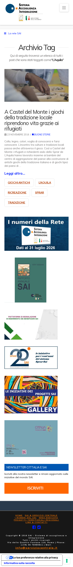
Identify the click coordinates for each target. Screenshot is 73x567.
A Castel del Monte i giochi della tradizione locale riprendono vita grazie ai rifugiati (34, 120)
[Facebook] (34, 527)
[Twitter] (39, 527)
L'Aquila (45, 182)
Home (19, 515)
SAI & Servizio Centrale (41, 515)
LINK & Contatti (36, 522)
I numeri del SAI (25, 518)
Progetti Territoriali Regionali (36, 520)
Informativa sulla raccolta (19, 563)
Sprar (39, 192)
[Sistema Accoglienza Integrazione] (23, 12)
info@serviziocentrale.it (36, 548)
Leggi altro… (14, 173)
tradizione (16, 202)
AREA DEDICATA (48, 518)
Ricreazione (17, 192)
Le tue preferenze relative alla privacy (35, 557)
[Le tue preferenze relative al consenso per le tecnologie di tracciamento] (66, 560)
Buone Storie (42, 134)
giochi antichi (19, 182)
